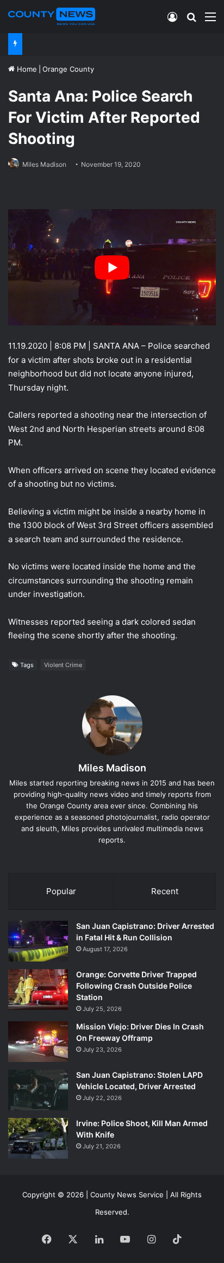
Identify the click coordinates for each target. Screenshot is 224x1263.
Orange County (68, 69)
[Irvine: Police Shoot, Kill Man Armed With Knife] (38, 1138)
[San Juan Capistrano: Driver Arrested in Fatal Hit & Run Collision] (38, 941)
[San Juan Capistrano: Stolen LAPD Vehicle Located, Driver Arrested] (38, 1090)
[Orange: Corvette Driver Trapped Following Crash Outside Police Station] (38, 989)
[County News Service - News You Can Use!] (51, 16)
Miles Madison (44, 164)
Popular (61, 891)
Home (26, 69)
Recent (164, 891)
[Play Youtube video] (112, 267)
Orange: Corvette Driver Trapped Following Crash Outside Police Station (136, 986)
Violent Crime (63, 665)
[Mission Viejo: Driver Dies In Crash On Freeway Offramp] (38, 1041)
